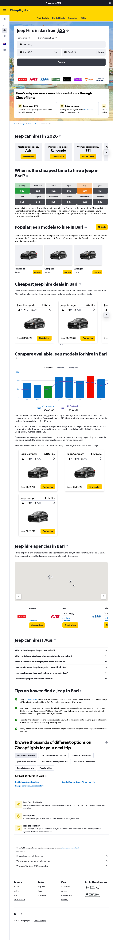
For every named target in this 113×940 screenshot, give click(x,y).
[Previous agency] (18, 596)
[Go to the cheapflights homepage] (20, 10)
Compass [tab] (49, 367)
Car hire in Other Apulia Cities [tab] (55, 762)
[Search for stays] (4, 24)
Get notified (88, 109)
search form (33, 699)
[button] (110, 3)
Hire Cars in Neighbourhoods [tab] (53, 755)
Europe (22, 124)
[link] (28, 156)
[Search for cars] (4, 30)
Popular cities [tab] (46, 768)
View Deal (37, 272)
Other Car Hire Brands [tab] (81, 755)
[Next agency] (103, 596)
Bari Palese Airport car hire (27, 782)
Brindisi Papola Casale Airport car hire (78, 782)
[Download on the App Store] (92, 894)
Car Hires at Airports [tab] (26, 755)
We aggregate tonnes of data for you (33, 861)
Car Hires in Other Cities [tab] (84, 762)
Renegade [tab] (73, 367)
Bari (36, 124)
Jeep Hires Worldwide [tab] (26, 762)
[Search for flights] (4, 19)
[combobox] (25, 37)
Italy (29, 124)
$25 (61, 30)
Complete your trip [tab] (25, 768)
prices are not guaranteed (70, 848)
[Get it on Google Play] (92, 887)
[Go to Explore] (4, 36)
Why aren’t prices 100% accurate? (32, 866)
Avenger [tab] (60, 367)
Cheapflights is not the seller (29, 856)
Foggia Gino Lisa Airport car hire (29, 786)
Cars (15, 124)
